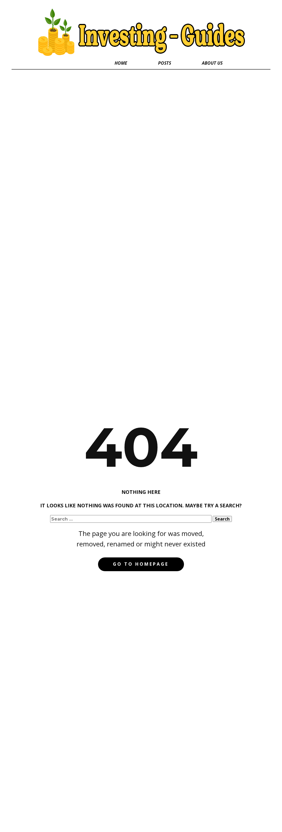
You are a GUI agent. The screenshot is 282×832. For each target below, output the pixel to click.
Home (121, 63)
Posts (164, 63)
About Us (212, 63)
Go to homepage (141, 564)
